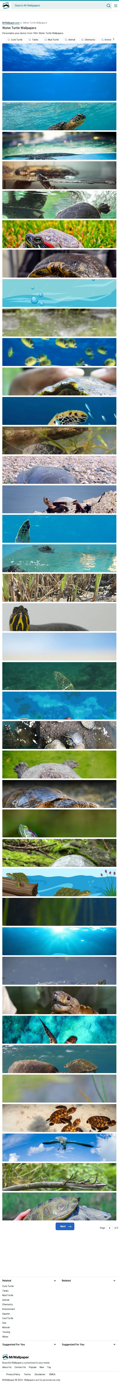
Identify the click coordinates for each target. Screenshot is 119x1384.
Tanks (35, 39)
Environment (8, 1309)
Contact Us (20, 1367)
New (42, 1367)
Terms (27, 1374)
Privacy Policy (13, 1374)
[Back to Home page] (5, 5)
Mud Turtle (53, 39)
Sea (4, 1323)
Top (49, 1367)
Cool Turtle (7, 1318)
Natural (6, 1327)
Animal (71, 39)
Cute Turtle (16, 39)
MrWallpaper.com (11, 23)
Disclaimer (40, 1374)
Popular (33, 1367)
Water (5, 1336)
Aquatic (6, 1314)
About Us (6, 1367)
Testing (6, 1332)
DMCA (52, 1374)
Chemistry (90, 39)
